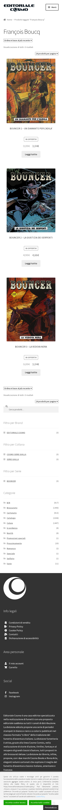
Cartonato (12, 513)
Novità (10, 533)
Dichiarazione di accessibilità (24, 638)
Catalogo (11, 518)
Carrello (13, 667)
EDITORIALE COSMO (16, 432)
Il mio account (16, 663)
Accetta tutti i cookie (40, 802)
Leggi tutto (31, 154)
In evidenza (12, 528)
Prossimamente (14, 543)
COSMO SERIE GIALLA (16, 454)
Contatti (13, 634)
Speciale (11, 553)
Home (9, 19)
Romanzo (11, 548)
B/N (8, 502)
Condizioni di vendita (19, 622)
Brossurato (12, 507)
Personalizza (51, 807)
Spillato (10, 558)
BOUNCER (11, 481)
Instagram (14, 696)
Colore (10, 523)
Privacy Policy (16, 626)
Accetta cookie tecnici (15, 802)
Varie (9, 563)
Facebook (14, 692)
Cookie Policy (16, 630)
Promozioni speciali (16, 538)
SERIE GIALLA (13, 459)
